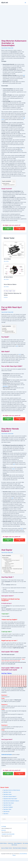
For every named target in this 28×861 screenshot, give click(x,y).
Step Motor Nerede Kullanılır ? (9, 796)
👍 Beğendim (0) (8, 229)
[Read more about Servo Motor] (14, 249)
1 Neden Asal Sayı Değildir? (9, 563)
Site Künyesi (14, 844)
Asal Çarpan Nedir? (7, 571)
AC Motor (6, 297)
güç (24, 75)
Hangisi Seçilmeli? (5, 183)
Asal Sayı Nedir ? (5, 557)
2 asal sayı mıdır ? (8, 564)
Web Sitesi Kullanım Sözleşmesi (20, 848)
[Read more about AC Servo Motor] (14, 269)
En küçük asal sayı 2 (9, 561)
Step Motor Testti (7, 792)
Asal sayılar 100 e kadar (6, 567)
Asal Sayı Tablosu (7, 570)
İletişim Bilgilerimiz (18, 843)
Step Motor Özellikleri (8, 807)
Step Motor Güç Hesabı (8, 803)
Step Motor (5, 813)
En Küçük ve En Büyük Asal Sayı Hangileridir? (12, 560)
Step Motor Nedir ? (7, 805)
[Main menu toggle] (25, 2)
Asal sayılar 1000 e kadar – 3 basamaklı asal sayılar (12, 568)
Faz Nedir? (4, 328)
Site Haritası (25, 843)
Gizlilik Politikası (3, 843)
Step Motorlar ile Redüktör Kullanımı (11, 800)
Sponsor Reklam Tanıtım (6, 848)
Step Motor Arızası (7, 794)
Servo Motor (7, 259)
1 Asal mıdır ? (7, 562)
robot (13, 468)
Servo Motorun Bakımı (10, 284)
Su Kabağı (3, 826)
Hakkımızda (10, 843)
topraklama (5, 386)
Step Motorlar (6, 811)
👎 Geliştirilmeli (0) (19, 229)
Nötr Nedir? (4, 329)
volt (19, 354)
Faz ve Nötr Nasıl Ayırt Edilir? (8, 331)
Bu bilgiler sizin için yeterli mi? (9, 184)
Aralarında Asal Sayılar (6, 754)
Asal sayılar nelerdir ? (7, 559)
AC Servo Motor (8, 277)
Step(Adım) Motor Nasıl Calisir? (10, 798)
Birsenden (3, 830)
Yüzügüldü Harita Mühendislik (7, 834)
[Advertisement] (14, 20)
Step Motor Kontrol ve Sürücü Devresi (11, 790)
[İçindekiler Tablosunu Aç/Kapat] (13, 181)
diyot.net (4, 2)
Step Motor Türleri (7, 809)
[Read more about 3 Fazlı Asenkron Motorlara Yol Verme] (9, 290)
